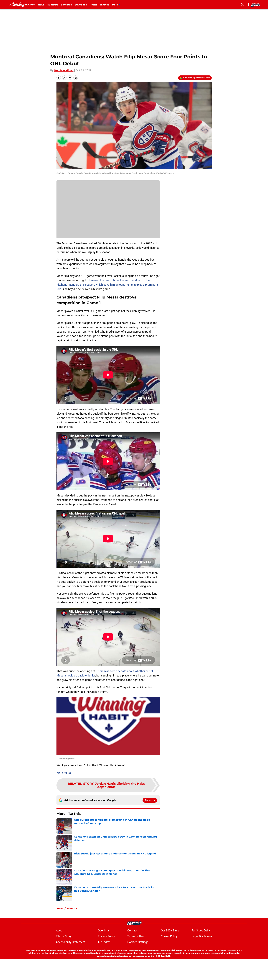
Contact (132, 930)
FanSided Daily (200, 930)
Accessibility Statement (70, 942)
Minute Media (39, 950)
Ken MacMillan (64, 70)
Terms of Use (135, 936)
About (59, 930)
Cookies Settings (137, 942)
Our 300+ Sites (170, 930)
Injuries (104, 4)
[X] (242, 4)
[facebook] (248, 4)
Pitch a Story (63, 936)
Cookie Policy (169, 936)
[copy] (75, 77)
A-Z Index (104, 942)
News (41, 4)
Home (59, 908)
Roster (93, 4)
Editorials (72, 908)
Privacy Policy (106, 936)
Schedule (66, 4)
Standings (81, 4)
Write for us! (63, 772)
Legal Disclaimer (201, 936)
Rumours (52, 4)
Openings (104, 930)
